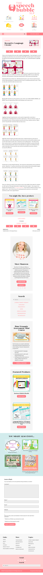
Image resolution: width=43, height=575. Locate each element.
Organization (31, 549)
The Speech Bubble (19, 187)
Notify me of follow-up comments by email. (14, 518)
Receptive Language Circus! (14, 44)
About (4, 541)
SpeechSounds (21, 29)
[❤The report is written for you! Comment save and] (34, 531)
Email (5, 504)
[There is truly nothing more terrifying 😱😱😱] (39, 531)
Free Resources (19, 541)
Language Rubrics (21, 209)
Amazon (17, 545)
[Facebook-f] (18, 288)
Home (4, 539)
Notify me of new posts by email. (12, 521)
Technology (31, 550)
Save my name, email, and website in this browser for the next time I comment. (19, 516)
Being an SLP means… (12, 452)
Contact (5, 544)
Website (6, 509)
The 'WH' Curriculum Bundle (33, 210)
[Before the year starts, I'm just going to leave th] (18, 531)
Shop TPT (18, 543)
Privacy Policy (6, 546)
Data (21, 21)
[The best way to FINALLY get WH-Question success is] (13, 531)
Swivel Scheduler (20, 549)
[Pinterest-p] (22, 288)
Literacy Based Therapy (8, 21)
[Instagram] (20, 288)
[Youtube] (24, 288)
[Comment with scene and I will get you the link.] (24, 531)
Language (9, 29)
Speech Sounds (31, 547)
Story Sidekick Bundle (9, 210)
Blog (4, 543)
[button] (3, 34)
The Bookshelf (34, 29)
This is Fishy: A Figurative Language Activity (30, 451)
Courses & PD (18, 547)
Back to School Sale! (13, 467)
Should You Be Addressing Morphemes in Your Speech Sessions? (30, 472)
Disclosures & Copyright (8, 548)
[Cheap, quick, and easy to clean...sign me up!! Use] (8, 531)
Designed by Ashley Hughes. (36, 570)
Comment (6, 484)
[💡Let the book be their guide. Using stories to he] (29, 531)
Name (6, 499)
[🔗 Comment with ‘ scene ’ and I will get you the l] (3, 531)
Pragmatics (34, 21)
